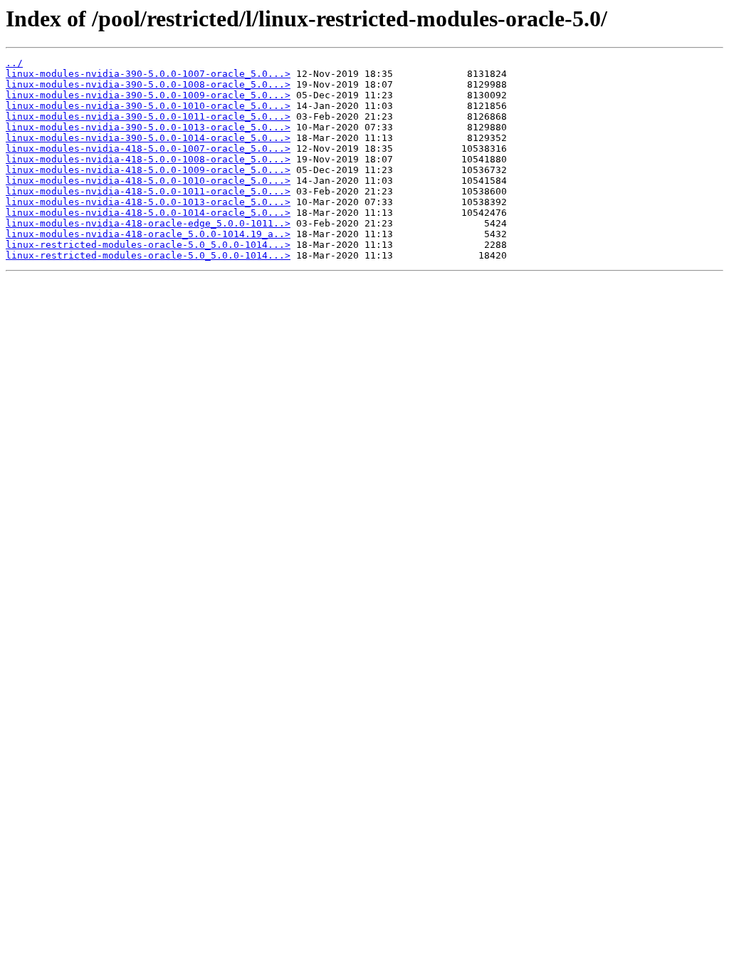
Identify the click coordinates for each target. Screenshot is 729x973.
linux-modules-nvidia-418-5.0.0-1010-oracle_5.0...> (148, 180)
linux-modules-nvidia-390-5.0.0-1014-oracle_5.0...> (148, 137)
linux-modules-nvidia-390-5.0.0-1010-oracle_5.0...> (148, 105)
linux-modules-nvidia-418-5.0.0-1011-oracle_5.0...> (148, 191)
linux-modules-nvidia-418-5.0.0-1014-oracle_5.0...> (148, 212)
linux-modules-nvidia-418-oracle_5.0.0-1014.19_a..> (148, 234)
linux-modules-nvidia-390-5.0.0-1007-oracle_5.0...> (148, 73)
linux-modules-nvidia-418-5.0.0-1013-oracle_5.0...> (148, 202)
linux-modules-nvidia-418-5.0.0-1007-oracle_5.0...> (148, 148)
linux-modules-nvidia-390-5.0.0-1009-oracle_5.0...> (148, 95)
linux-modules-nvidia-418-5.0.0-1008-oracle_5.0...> (148, 159)
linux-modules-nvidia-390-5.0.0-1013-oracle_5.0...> (148, 127)
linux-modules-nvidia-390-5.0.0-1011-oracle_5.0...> (148, 116)
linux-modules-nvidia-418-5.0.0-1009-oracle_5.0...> (148, 170)
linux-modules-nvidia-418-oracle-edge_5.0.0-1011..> (148, 223)
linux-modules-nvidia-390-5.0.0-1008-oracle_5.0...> (148, 84)
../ (14, 63)
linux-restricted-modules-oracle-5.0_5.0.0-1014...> (148, 244)
